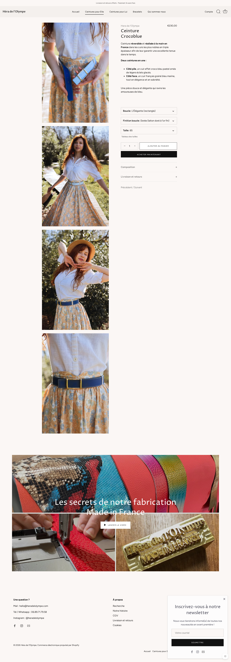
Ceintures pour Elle (94, 11)
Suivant (138, 187)
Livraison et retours (123, 620)
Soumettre (197, 643)
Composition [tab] (128, 167)
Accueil (75, 11)
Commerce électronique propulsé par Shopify (58, 645)
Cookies (117, 625)
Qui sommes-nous (157, 11)
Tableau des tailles (130, 136)
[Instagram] (197, 651)
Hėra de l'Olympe (14, 11)
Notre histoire (120, 610)
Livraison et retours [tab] (131, 176)
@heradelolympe (35, 618)
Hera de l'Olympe (130, 25)
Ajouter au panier (158, 146)
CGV (115, 615)
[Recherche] (218, 12)
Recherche (118, 605)
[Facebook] (192, 651)
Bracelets (137, 11)
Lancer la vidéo (116, 525)
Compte (209, 11)
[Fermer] (224, 599)
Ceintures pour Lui (118, 11)
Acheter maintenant (149, 155)
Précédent (127, 187)
